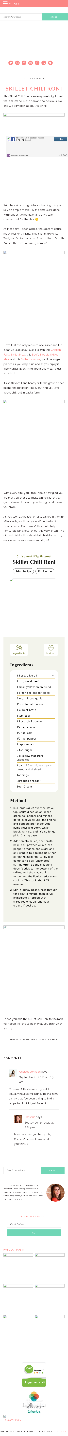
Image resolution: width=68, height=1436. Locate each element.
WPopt (64, 1431)
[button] (53, 675)
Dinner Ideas (28, 1039)
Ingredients (19, 653)
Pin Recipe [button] (45, 571)
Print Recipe (23, 571)
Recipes (56, 1039)
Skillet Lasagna (30, 359)
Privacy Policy (12, 1419)
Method (50, 653)
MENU (14, 4)
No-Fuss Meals (43, 1039)
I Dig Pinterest (34, 46)
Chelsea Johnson (30, 1071)
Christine (30, 1117)
